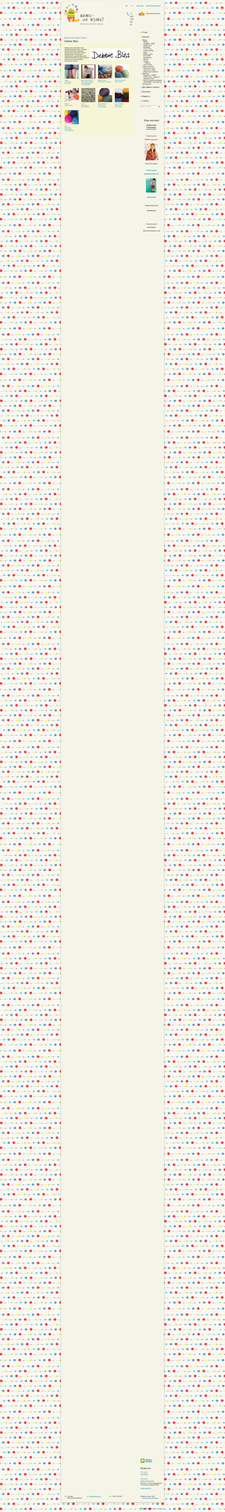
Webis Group (161, 1508)
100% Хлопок (120, 81)
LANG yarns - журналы (151, 77)
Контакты (146, 92)
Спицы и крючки (148, 66)
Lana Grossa (147, 65)
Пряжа (83, 38)
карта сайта (139, 5)
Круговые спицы (149, 68)
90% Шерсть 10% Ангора (119, 105)
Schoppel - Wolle (149, 43)
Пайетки (147, 63)
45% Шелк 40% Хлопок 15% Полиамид (69, 128)
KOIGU (145, 59)
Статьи (145, 101)
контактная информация (153, 5)
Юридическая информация (150, 1498)
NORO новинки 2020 (147, 1481)
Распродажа (146, 84)
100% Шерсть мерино (104, 81)
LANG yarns (147, 45)
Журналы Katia (148, 79)
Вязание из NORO (149, 75)
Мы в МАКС (144, 1474)
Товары (77, 38)
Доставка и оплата (150, 87)
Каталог (145, 37)
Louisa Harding (148, 50)
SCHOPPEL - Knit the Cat (152, 82)
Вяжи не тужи (68, 38)
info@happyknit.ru (95, 1496)
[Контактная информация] (126, 6)
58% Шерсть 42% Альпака (85, 105)
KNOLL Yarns (148, 54)
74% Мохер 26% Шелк (68, 81)
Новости (146, 96)
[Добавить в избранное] (132, 6)
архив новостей (146, 1488)
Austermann (147, 58)
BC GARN (146, 56)
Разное (145, 61)
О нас (144, 32)
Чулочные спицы (149, 70)
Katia (145, 52)
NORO (145, 42)
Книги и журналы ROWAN (152, 80)
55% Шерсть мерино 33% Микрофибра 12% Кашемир (87, 82)
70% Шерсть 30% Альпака (102, 105)
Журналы (145, 73)
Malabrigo (146, 47)
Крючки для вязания (150, 72)
